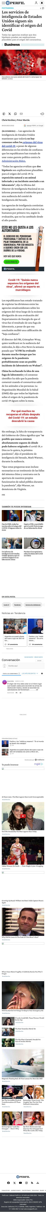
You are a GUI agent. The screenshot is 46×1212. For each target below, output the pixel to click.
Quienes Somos (16, 1190)
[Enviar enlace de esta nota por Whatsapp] (15, 114)
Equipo (42, 1190)
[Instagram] (26, 1183)
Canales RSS (6, 1190)
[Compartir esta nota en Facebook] (4, 114)
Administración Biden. (14, 160)
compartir (30, 692)
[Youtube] (20, 1183)
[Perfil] (23, 1178)
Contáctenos (26, 1190)
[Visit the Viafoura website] (39, 760)
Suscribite (11, 262)
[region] (23, 709)
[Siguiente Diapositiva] (42, 631)
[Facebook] (8, 1183)
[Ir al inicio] (15, 3)
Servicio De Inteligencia (33, 605)
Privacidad (35, 1190)
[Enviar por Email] (21, 114)
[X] (14, 1183)
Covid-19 (6, 605)
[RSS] (32, 1183)
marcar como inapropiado (39, 694)
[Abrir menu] (3, 3)
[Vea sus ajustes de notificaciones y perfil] (42, 3)
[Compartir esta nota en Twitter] (10, 114)
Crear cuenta (38, 657)
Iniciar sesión (28, 657)
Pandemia (17, 605)
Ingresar (36, 3)
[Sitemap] (38, 1183)
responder (10, 692)
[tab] (11, 673)
